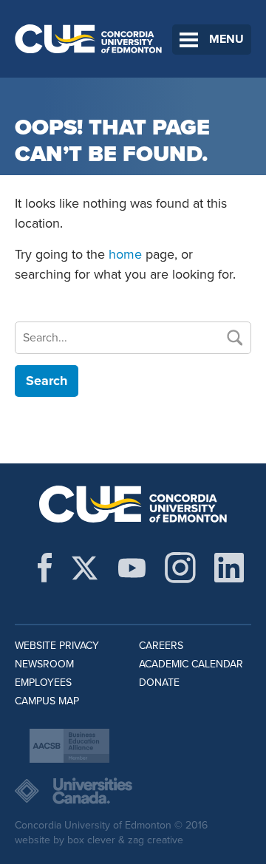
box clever (91, 840)
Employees (43, 682)
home (125, 254)
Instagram (180, 567)
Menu (226, 39)
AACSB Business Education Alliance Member (69, 746)
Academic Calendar (191, 664)
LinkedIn (229, 567)
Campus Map (47, 701)
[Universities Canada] (133, 791)
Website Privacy (57, 645)
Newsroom (44, 664)
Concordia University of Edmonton (89, 38)
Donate (159, 682)
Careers (161, 645)
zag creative (155, 840)
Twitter (84, 567)
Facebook (45, 567)
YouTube (131, 567)
